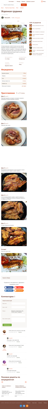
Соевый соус (4, 83)
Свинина (22, 7)
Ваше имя (4, 303)
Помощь (45, 402)
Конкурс (18, 1)
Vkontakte (10, 290)
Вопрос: (4, 311)
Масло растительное (6, 86)
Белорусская (22, 58)
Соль (3, 78)
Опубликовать (7, 325)
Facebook (10, 287)
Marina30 (10, 338)
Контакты (40, 402)
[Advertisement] (14, 156)
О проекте (28, 402)
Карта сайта (34, 402)
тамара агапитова (4, 350)
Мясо (17, 7)
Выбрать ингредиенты (19, 5)
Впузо (2, 7)
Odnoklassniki (20, 290)
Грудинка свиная (5, 73)
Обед (20, 64)
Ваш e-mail (5, 307)
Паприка (3, 75)
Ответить (20, 332)
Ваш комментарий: (6, 318)
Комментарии (3, 23)
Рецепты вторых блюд (9, 7)
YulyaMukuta (4, 364)
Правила (23, 1)
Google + (20, 287)
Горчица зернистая (6, 81)
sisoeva (4, 334)
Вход (44, 1)
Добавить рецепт (30, 1)
